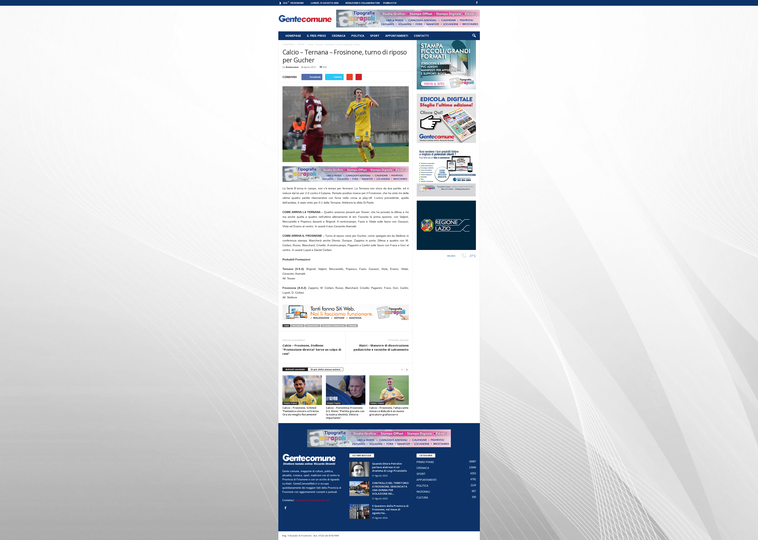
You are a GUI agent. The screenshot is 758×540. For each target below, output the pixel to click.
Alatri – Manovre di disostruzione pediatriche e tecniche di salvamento (381, 347)
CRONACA (338, 36)
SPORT (374, 36)
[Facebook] (477, 3)
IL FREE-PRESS (316, 36)
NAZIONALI (423, 491)
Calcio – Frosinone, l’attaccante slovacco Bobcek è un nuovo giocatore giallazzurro (388, 411)
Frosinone (297, 325)
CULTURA (422, 497)
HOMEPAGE (293, 36)
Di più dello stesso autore (325, 369)
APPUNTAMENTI (396, 36)
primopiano (313, 325)
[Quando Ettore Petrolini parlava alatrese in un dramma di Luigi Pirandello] (359, 469)
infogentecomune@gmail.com (312, 500)
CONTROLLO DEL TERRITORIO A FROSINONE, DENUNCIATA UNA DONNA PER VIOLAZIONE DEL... (390, 488)
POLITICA (357, 36)
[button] (474, 35)
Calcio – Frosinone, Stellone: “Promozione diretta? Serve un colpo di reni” (311, 349)
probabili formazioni (333, 325)
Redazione (292, 67)
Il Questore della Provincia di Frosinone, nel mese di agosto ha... (390, 509)
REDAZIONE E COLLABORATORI (362, 2)
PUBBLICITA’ (390, 2)
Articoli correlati (295, 369)
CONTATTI (421, 36)
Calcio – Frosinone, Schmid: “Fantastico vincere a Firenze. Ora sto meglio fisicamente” (300, 411)
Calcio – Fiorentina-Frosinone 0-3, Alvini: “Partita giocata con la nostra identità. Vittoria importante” (345, 413)
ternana (352, 325)
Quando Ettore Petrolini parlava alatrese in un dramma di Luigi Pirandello (389, 467)
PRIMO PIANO (290, 403)
